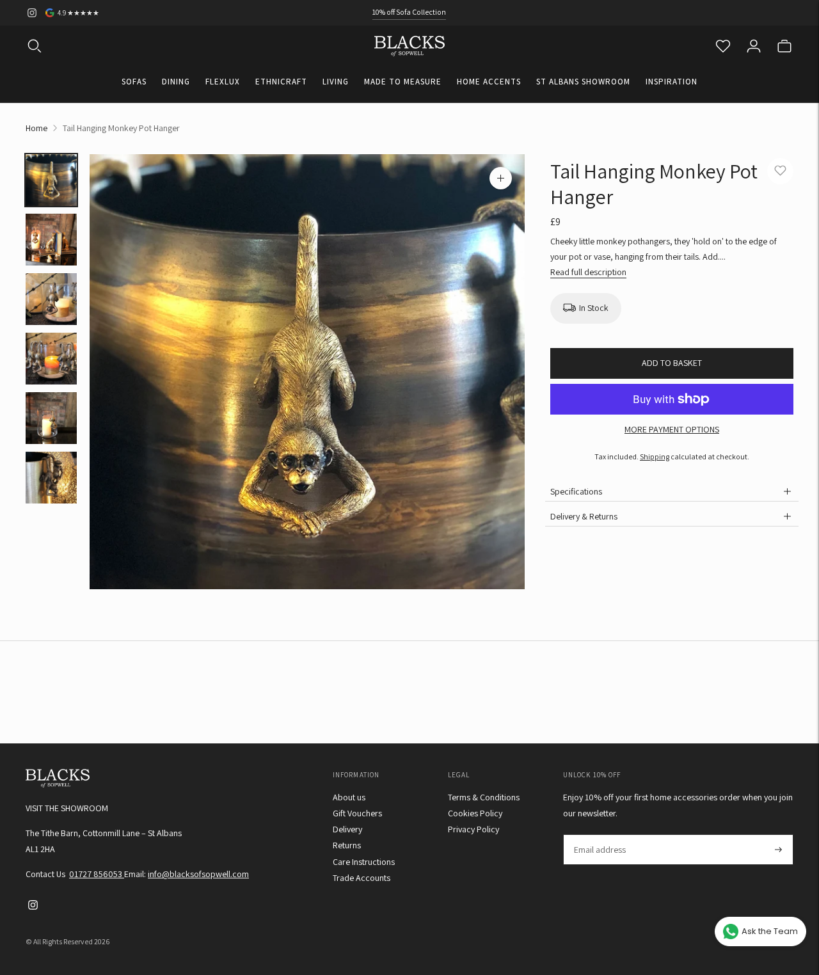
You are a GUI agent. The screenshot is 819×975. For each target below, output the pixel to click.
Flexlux (222, 81)
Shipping (654, 456)
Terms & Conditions (484, 797)
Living (335, 81)
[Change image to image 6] (51, 477)
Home (36, 128)
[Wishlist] (723, 46)
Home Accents (489, 81)
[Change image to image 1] (51, 180)
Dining (176, 81)
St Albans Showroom (583, 81)
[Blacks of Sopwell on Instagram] (32, 12)
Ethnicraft (281, 81)
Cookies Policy (475, 813)
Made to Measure (402, 81)
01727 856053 (96, 874)
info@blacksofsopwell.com (198, 874)
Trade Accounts (361, 878)
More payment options (671, 429)
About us (349, 797)
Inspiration (671, 81)
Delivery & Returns (583, 516)
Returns (347, 845)
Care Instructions (364, 862)
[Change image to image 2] (51, 240)
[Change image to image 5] (51, 418)
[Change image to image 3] (51, 299)
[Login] (754, 46)
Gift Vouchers (357, 813)
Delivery (347, 829)
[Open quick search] (35, 46)
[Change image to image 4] (51, 358)
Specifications (576, 491)
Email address (599, 834)
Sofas (134, 81)
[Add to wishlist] (780, 171)
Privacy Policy (473, 829)
